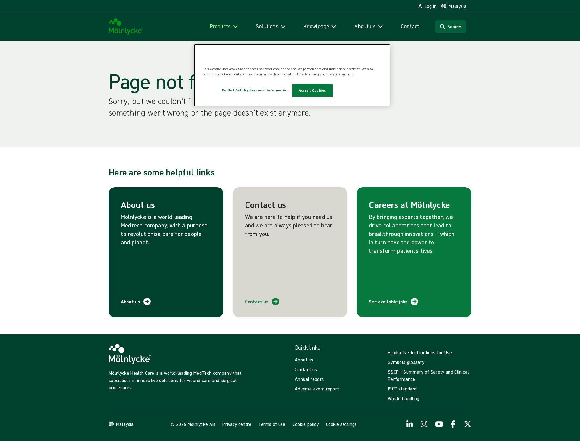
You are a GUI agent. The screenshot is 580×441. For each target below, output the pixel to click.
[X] (467, 424)
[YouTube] (438, 424)
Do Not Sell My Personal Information (255, 90)
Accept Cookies (312, 90)
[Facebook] (453, 424)
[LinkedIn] (409, 424)
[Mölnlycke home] (126, 26)
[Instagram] (424, 424)
